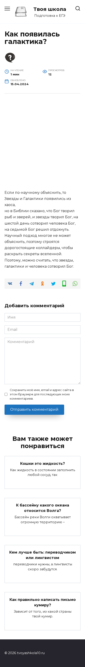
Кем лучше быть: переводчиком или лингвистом (42, 555)
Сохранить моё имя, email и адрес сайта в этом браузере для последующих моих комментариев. (42, 394)
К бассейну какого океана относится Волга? (42, 508)
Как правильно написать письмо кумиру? (43, 602)
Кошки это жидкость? (42, 463)
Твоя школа (49, 9)
